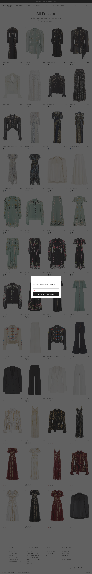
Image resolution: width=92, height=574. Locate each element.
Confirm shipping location (46, 294)
